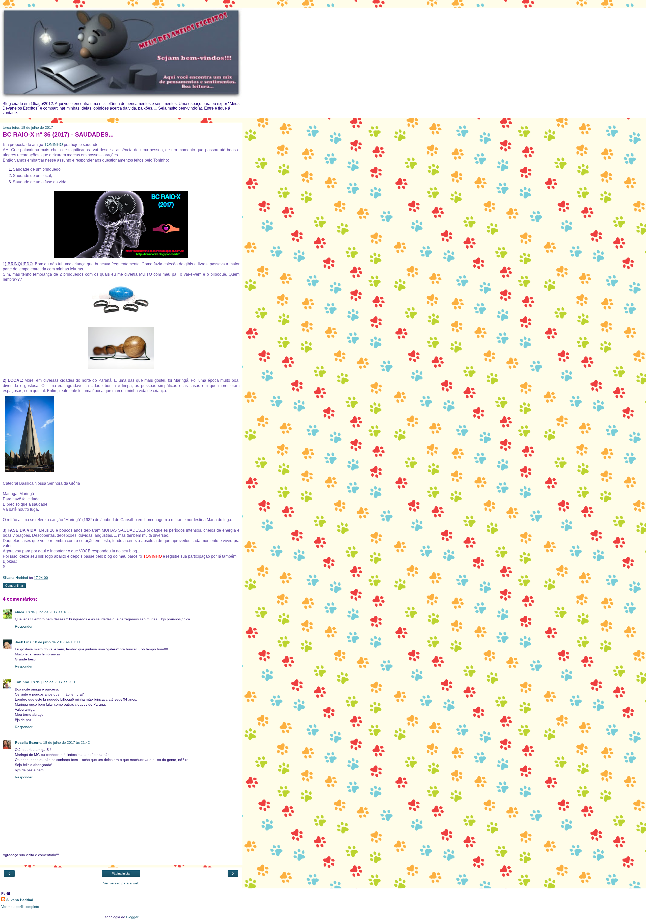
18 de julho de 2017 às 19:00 (56, 642)
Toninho (22, 682)
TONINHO (53, 144)
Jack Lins (23, 642)
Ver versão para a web (121, 883)
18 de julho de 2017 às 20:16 (54, 682)
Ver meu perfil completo (20, 907)
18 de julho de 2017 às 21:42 (66, 742)
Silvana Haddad (19, 900)
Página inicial (121, 873)
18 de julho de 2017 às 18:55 (49, 612)
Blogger (132, 917)
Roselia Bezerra (28, 742)
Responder (24, 626)
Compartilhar (14, 585)
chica (19, 612)
